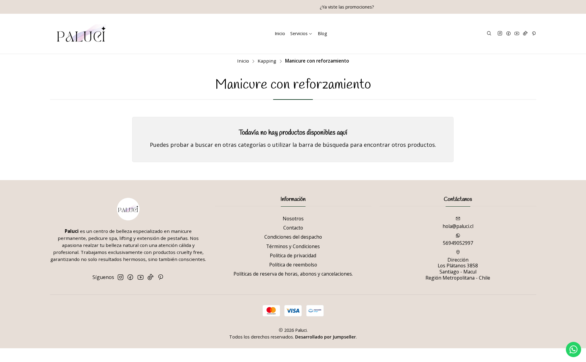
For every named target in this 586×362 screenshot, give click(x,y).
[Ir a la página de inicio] (81, 34)
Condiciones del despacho (293, 236)
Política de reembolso (293, 264)
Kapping (267, 61)
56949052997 (458, 243)
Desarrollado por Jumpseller (325, 337)
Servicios (299, 33)
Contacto (293, 227)
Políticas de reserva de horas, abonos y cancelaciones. (293, 273)
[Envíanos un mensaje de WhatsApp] (573, 349)
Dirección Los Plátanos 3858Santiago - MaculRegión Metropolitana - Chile (457, 268)
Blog (322, 33)
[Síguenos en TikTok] (525, 33)
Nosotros (293, 218)
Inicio (280, 33)
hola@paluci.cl (458, 226)
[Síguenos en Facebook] (508, 33)
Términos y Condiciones (293, 246)
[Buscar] (489, 33)
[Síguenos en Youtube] (516, 33)
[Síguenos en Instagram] (500, 33)
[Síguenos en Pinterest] (533, 33)
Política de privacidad (293, 255)
